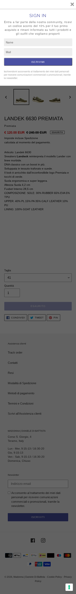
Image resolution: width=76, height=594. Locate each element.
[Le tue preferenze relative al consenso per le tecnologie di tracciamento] (69, 587)
